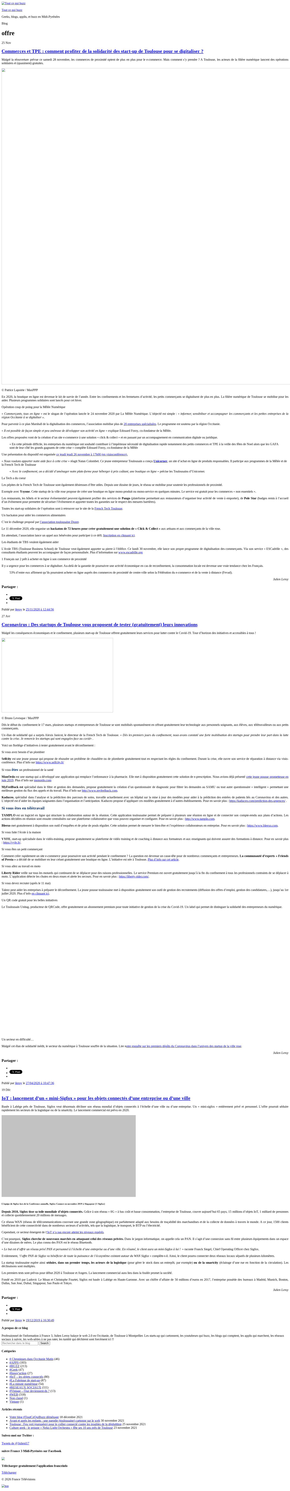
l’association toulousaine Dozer (59, 522)
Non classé (16, 1398)
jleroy (18, 609)
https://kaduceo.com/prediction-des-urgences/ (257, 800)
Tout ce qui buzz (12, 10)
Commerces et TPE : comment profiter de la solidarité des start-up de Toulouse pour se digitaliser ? (102, 51)
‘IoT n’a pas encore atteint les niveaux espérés (75, 1232)
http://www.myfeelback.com (99, 790)
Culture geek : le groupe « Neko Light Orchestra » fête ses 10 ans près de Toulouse (61, 1427)
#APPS (14, 1362)
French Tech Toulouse (108, 508)
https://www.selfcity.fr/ (50, 762)
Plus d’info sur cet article (163, 859)
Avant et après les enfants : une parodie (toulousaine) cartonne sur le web (54, 1420)
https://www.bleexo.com (262, 825)
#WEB (13, 1394)
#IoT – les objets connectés (26, 1376)
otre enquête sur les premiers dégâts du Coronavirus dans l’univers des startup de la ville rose (183, 1046)
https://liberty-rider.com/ (134, 876)
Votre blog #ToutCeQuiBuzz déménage (34, 1417)
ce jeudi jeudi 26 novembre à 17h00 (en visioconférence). (92, 454)
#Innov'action (17, 1373)
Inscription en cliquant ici (119, 535)
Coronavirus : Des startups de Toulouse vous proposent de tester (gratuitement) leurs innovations (99, 624)
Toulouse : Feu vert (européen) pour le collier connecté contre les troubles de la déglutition (65, 1424)
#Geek (13, 1369)
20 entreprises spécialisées (140, 424)
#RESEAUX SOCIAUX (25, 1387)
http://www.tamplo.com (199, 818)
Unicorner (160, 461)
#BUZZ (14, 1366)
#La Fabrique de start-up (24, 1380)
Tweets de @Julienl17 (15, 1443)
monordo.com (42, 780)
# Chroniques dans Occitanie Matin (31, 1359)
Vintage (14, 1401)
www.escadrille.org (130, 552)
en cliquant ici (40, 893)
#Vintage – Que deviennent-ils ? (29, 1391)
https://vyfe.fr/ (12, 842)
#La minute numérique (23, 1384)
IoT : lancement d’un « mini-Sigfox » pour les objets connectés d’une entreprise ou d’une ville (96, 1098)
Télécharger (9, 1472)
